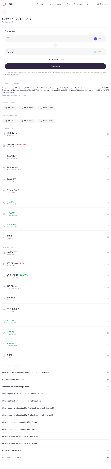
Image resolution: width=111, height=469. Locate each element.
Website (11, 108)
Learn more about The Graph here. (14, 96)
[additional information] (108, 134)
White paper (28, 108)
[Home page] (7, 4)
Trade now (55, 66)
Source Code (48, 108)
